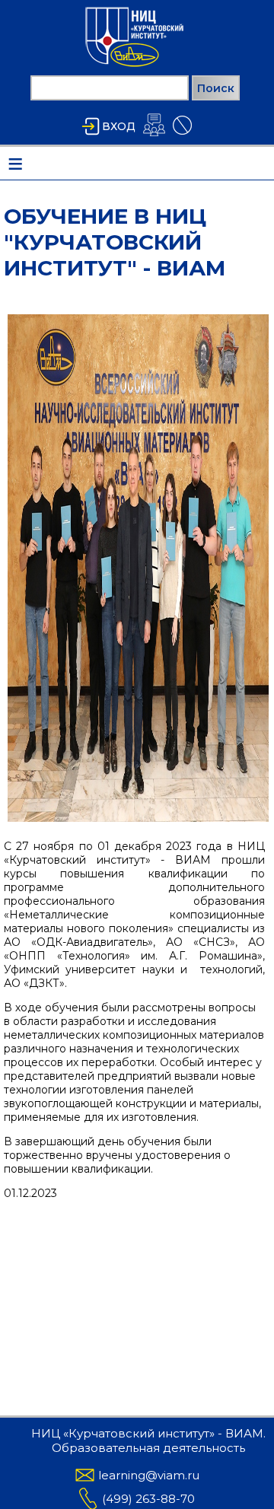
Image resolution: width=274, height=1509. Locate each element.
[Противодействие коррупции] (182, 135)
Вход (118, 126)
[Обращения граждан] (154, 136)
